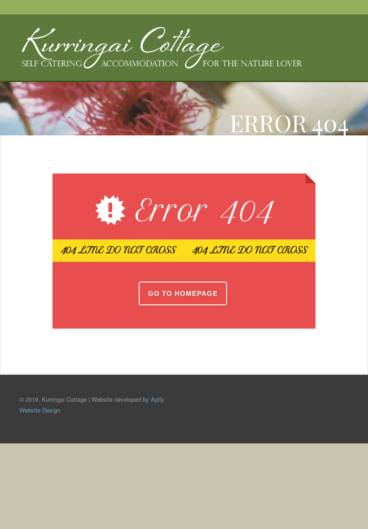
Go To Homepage (183, 293)
